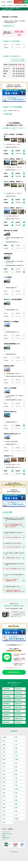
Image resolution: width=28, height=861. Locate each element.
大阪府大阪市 (6, 711)
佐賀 (4, 811)
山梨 (4, 770)
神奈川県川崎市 (19, 696)
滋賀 (4, 781)
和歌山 (16, 789)
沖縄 (4, 822)
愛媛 (16, 804)
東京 (4, 759)
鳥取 (4, 792)
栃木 (4, 752)
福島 (4, 748)
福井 (16, 767)
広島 (16, 796)
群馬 (16, 752)
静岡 (16, 774)
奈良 (4, 789)
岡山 (4, 796)
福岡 (16, 807)
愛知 (4, 778)
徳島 (16, 800)
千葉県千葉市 (18, 692)
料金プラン (11, 5)
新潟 (4, 763)
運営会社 (3, 835)
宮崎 (4, 818)
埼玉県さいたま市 (7, 692)
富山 (16, 763)
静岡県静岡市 (6, 703)
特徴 (4, 5)
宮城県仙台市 (18, 689)
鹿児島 (16, 818)
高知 (4, 807)
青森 (16, 737)
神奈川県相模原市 (7, 700)
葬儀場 (25, 5)
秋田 (4, 744)
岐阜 (4, 774)
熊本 (4, 815)
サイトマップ (4, 839)
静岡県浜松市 (18, 703)
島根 (16, 792)
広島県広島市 (6, 718)
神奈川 (16, 759)
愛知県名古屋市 (7, 707)
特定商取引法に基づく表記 (7, 833)
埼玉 (4, 755)
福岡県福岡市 (6, 722)
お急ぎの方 (20, 1)
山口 (4, 800)
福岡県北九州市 (19, 718)
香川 (4, 804)
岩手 (4, 741)
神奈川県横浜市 (7, 696)
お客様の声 (18, 5)
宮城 (16, 741)
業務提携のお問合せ (5, 837)
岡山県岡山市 (18, 714)
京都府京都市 (18, 707)
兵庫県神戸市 (6, 714)
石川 (4, 767)
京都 (16, 781)
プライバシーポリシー (6, 831)
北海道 (4, 737)
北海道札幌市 (6, 689)
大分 (16, 815)
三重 (16, 778)
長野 (16, 770)
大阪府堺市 (18, 711)
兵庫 (16, 785)
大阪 (4, 785)
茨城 (16, 748)
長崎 (16, 811)
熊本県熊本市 (18, 722)
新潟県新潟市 (18, 700)
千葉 (16, 755)
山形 (16, 744)
